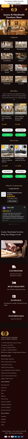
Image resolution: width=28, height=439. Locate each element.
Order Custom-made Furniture (8, 361)
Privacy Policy (4, 398)
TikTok (2, 424)
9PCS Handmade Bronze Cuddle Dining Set (19, 116)
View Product (7, 128)
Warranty (3, 395)
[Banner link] (6, 47)
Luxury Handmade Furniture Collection (10, 369)
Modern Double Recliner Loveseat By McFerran (7, 157)
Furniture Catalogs (5, 406)
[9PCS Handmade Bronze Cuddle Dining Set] (20, 107)
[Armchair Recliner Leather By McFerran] (20, 149)
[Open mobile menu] (1, 9)
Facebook (3, 416)
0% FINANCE (16, 297)
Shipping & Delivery (6, 404)
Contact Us (4, 387)
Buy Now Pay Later (6, 409)
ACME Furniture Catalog (7, 367)
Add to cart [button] (9, 103)
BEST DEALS (5, 6)
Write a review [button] (12, 198)
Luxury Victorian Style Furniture (9, 375)
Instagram (3, 418)
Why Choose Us (5, 384)
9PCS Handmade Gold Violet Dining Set (6, 116)
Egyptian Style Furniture (7, 378)
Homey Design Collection (7, 358)
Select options (11, 145)
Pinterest (3, 421)
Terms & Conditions (6, 401)
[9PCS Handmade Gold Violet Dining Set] (7, 107)
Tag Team (20, 432)
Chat (8, 133)
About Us (3, 390)
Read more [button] (6, 218)
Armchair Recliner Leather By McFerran (20, 157)
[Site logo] (13, 9)
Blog (2, 392)
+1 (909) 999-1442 (17, 6)
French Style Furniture (6, 364)
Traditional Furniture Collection (9, 372)
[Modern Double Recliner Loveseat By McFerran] (7, 149)
